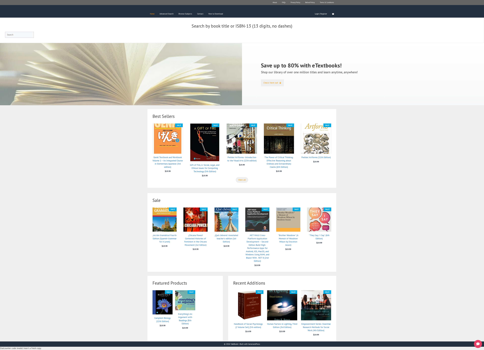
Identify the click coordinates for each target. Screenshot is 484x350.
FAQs (284, 2)
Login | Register (321, 14)
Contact (200, 14)
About (275, 2)
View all (242, 179)
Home (152, 14)
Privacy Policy (295, 2)
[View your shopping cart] (333, 14)
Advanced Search (167, 14)
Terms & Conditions (327, 2)
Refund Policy (310, 2)
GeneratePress (254, 344)
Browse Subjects (185, 14)
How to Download (215, 14)
